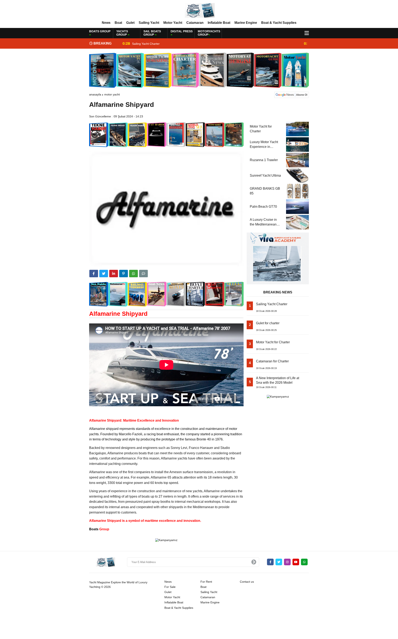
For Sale (170, 586)
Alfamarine (97, 428)
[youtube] (295, 562)
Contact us (247, 581)
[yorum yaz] (143, 273)
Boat (118, 22)
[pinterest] (123, 273)
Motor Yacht (172, 22)
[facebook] (93, 273)
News (106, 22)
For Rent (206, 581)
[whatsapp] (304, 562)
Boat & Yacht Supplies (278, 22)
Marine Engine (245, 22)
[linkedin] (113, 273)
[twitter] (103, 273)
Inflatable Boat (219, 22)
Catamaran (195, 22)
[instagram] (287, 562)
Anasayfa (95, 94)
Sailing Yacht (149, 22)
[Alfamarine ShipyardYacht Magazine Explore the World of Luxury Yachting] (199, 10)
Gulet (130, 22)
